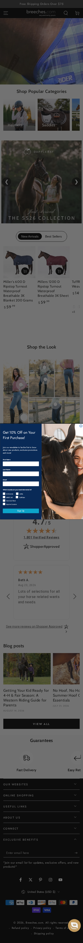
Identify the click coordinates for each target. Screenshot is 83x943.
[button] (74, 925)
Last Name (6, 470)
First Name (6, 460)
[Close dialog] (81, 426)
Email (5, 480)
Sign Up (20, 511)
